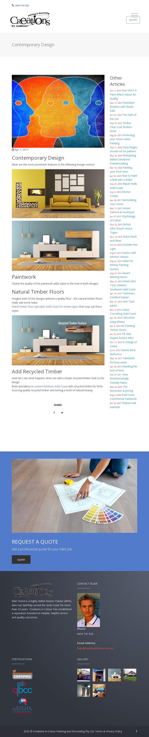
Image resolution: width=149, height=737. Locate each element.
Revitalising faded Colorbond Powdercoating (123, 159)
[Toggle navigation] (135, 15)
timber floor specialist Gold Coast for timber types (49, 306)
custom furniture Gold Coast (51, 386)
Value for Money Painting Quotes (121, 265)
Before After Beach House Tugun (121, 228)
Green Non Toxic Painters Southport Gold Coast (123, 285)
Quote (133, 19)
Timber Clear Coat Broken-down (121, 127)
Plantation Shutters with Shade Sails (122, 107)
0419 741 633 (22, 5)
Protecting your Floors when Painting (122, 139)
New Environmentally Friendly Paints (119, 378)
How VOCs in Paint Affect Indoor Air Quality (123, 94)
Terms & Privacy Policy (108, 731)
